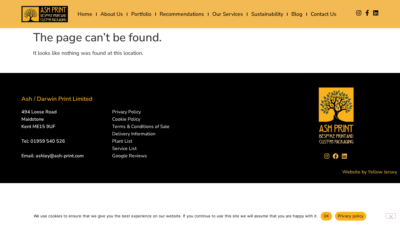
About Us (111, 14)
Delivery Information (133, 134)
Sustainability (267, 14)
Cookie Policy (126, 119)
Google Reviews (129, 156)
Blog (296, 14)
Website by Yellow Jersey (369, 172)
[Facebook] (336, 156)
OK (326, 216)
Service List (124, 148)
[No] (391, 216)
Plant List (122, 141)
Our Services (227, 14)
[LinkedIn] (345, 156)
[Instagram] (359, 13)
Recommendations (182, 14)
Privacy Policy (126, 112)
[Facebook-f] (367, 13)
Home (85, 14)
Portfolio (141, 14)
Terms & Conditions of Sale (141, 126)
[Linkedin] (376, 13)
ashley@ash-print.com (60, 156)
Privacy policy (351, 216)
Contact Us (323, 14)
